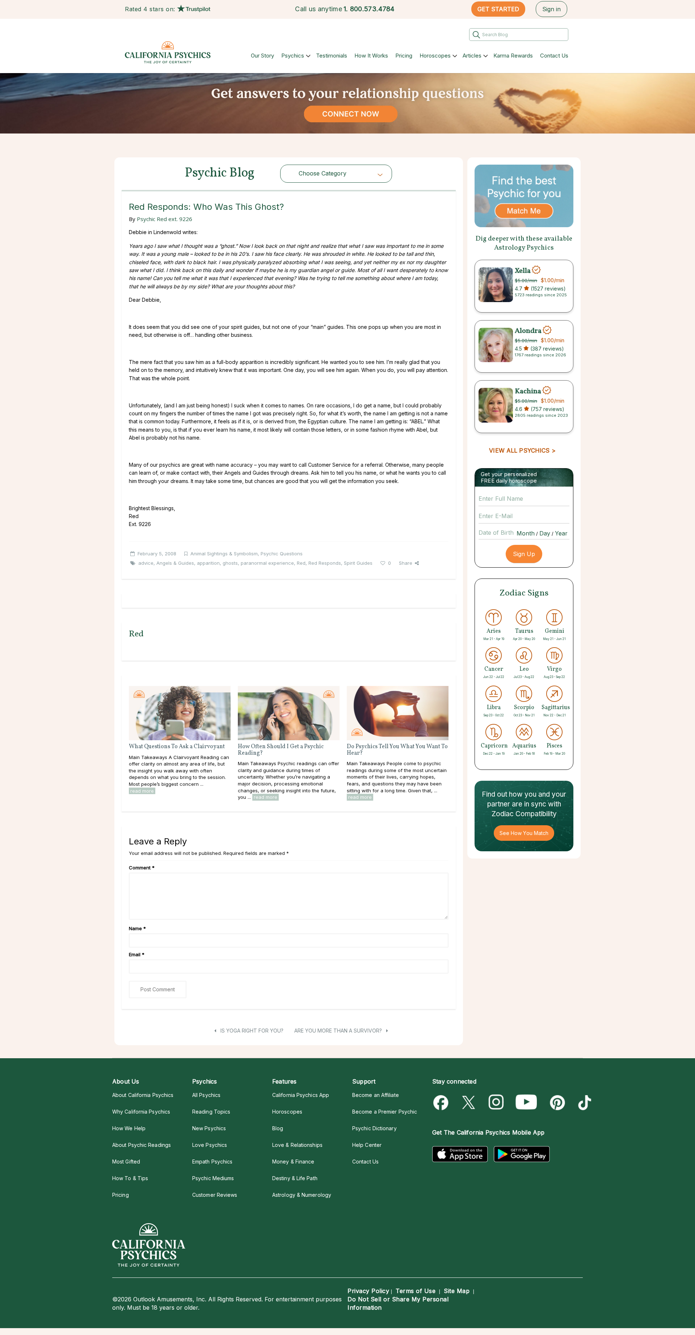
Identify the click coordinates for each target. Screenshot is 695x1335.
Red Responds (324, 563)
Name (137, 928)
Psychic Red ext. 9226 (164, 219)
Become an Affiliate (375, 1095)
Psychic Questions (282, 553)
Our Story (262, 55)
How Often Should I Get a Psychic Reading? (281, 750)
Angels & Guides (175, 563)
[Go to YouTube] (526, 1102)
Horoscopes (435, 55)
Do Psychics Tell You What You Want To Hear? (397, 750)
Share (405, 563)
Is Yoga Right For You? (251, 1030)
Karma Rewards (513, 55)
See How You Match (524, 833)
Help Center (367, 1145)
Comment (142, 867)
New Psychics (209, 1128)
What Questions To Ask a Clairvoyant (177, 747)
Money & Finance (293, 1161)
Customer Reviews (214, 1195)
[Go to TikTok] (583, 1102)
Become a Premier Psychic (384, 1112)
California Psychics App (300, 1095)
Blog (277, 1128)
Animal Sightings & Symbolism (224, 553)
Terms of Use (415, 1290)
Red (301, 563)
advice (145, 563)
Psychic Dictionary (374, 1128)
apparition (208, 563)
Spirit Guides (358, 563)
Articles (472, 55)
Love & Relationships (297, 1145)
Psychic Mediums (213, 1178)
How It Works (371, 55)
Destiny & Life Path (294, 1178)
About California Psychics (142, 1095)
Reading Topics (211, 1112)
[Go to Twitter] (469, 1102)
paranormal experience (267, 563)
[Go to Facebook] (442, 1102)
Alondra (528, 331)
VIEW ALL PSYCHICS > (522, 450)
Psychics (292, 55)
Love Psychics (209, 1145)
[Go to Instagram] (496, 1102)
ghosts (230, 563)
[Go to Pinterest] (556, 1102)
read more (142, 791)
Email (136, 954)
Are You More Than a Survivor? (338, 1030)
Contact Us (554, 55)
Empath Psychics (212, 1161)
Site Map (456, 1290)
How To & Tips (130, 1178)
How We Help (129, 1128)
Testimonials (331, 55)
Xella (523, 271)
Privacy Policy (368, 1290)
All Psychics (206, 1095)
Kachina (528, 391)
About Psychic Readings (141, 1145)
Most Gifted (126, 1161)
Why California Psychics (141, 1112)
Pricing (403, 55)
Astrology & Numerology (301, 1195)
